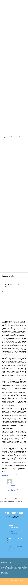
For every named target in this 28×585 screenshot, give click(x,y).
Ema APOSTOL (11, 486)
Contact (11, 543)
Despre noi (12, 540)
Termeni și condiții (14, 527)
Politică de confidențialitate (16, 538)
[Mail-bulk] (17, 521)
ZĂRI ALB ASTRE (14, 136)
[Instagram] (14, 521)
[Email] (17, 490)
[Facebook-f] (11, 521)
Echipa (11, 525)
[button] (24, 139)
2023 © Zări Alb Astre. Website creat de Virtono (14, 580)
